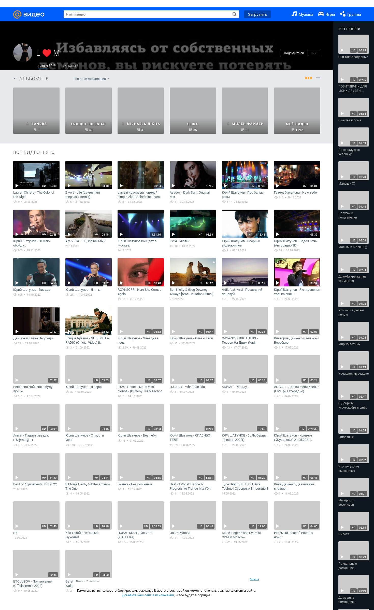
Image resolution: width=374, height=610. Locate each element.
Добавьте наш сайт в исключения (148, 595)
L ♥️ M (48, 53)
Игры (329, 14)
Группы (353, 14)
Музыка (305, 14)
